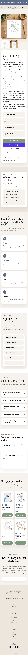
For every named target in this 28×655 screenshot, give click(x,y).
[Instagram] (13, 647)
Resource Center (14, 622)
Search (14, 620)
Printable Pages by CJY (11, 650)
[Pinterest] (18, 647)
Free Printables (14, 625)
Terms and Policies (14, 653)
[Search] (5, 7)
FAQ (14, 636)
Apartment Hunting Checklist (19, 508)
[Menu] (1, 7)
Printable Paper (14, 611)
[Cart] (26, 7)
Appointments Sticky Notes (7, 534)
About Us (14, 632)
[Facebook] (10, 647)
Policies (14, 638)
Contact (14, 634)
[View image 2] (14, 44)
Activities (14, 613)
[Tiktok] (15, 647)
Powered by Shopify (20, 650)
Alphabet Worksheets (6, 507)
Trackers (14, 609)
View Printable (7, 515)
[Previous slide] (1, 2)
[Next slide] (26, 2)
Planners (14, 606)
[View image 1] (5, 44)
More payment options (14, 148)
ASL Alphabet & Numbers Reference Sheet (20, 535)
